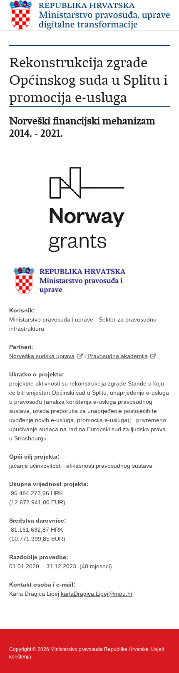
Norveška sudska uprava (42, 356)
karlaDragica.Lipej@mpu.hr (97, 593)
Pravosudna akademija (117, 356)
